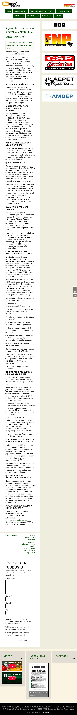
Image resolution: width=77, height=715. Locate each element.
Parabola (38, 712)
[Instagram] (75, 291)
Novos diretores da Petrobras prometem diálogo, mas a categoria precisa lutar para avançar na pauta (28, 544)
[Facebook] (75, 288)
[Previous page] (30, 693)
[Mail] (75, 295)
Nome (8, 596)
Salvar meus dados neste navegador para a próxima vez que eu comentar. (18, 621)
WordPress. (47, 712)
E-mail (8, 603)
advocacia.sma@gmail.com (17, 520)
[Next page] (33, 693)
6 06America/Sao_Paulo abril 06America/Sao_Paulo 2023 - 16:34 (19, 45)
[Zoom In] (46, 693)
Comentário (10, 579)
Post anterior (11, 535)
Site (7, 610)
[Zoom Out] (43, 693)
